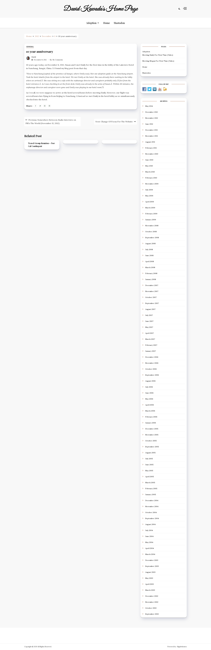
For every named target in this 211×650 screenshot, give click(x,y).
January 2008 (150, 279)
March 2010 (150, 172)
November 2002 (151, 602)
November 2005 (151, 435)
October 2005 (151, 441)
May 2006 (149, 399)
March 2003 (150, 590)
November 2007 (151, 291)
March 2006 (150, 411)
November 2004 (151, 506)
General (30, 47)
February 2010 (151, 178)
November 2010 (151, 154)
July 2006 (149, 387)
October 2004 (151, 512)
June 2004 (149, 536)
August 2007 (150, 309)
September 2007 (152, 303)
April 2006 (149, 405)
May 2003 (149, 578)
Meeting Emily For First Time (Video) (157, 55)
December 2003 (151, 560)
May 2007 (149, 327)
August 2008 (150, 243)
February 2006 (151, 417)
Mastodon (119, 23)
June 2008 (149, 255)
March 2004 (150, 554)
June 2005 (149, 465)
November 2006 (151, 363)
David (34, 57)
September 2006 (152, 375)
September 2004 (152, 518)
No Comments (58, 60)
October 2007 (151, 297)
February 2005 (151, 488)
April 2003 (149, 584)
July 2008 (149, 249)
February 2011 (151, 148)
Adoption (91, 23)
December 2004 (151, 500)
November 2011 (151, 136)
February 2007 (151, 345)
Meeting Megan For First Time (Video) (158, 61)
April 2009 (149, 202)
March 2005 (150, 482)
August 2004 (150, 524)
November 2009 (151, 184)
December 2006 (151, 357)
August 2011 (150, 142)
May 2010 (149, 166)
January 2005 (150, 494)
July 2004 (149, 530)
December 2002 (151, 596)
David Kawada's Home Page (101, 9)
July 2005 (149, 459)
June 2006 (149, 393)
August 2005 (150, 453)
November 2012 (151, 118)
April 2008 (149, 261)
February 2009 (151, 214)
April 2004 (149, 548)
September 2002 (152, 614)
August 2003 (150, 572)
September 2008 (152, 237)
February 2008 (151, 273)
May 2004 (149, 542)
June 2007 (149, 321)
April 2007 (149, 333)
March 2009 (150, 208)
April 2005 (149, 476)
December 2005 (151, 429)
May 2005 (149, 471)
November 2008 (151, 226)
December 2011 (151, 130)
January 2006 (150, 423)
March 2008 (150, 267)
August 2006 (150, 381)
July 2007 (149, 315)
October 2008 (151, 231)
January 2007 (150, 351)
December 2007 (151, 285)
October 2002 (151, 608)
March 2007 (150, 339)
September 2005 (152, 447)
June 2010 (149, 160)
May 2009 (149, 196)
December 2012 (151, 112)
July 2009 (149, 190)
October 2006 (151, 369)
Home (106, 23)
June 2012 (149, 124)
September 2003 (152, 566)
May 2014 (149, 106)
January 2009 (150, 220)
